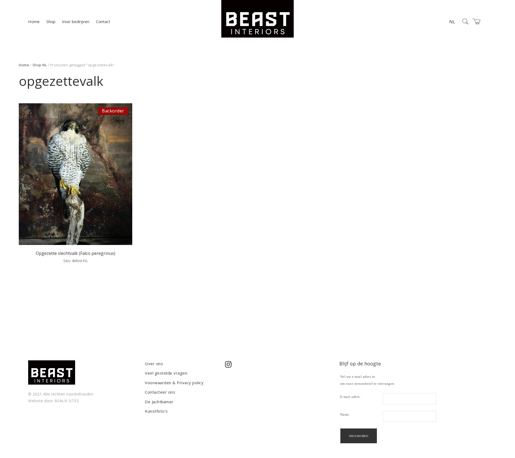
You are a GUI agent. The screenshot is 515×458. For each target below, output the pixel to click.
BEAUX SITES (66, 400)
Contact (103, 21)
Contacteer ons (160, 392)
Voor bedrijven (75, 21)
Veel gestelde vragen (166, 373)
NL (452, 22)
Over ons (154, 363)
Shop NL (39, 65)
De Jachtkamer (159, 401)
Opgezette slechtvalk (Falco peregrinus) (75, 253)
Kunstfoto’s (156, 411)
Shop (51, 21)
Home (34, 21)
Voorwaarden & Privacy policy (174, 382)
